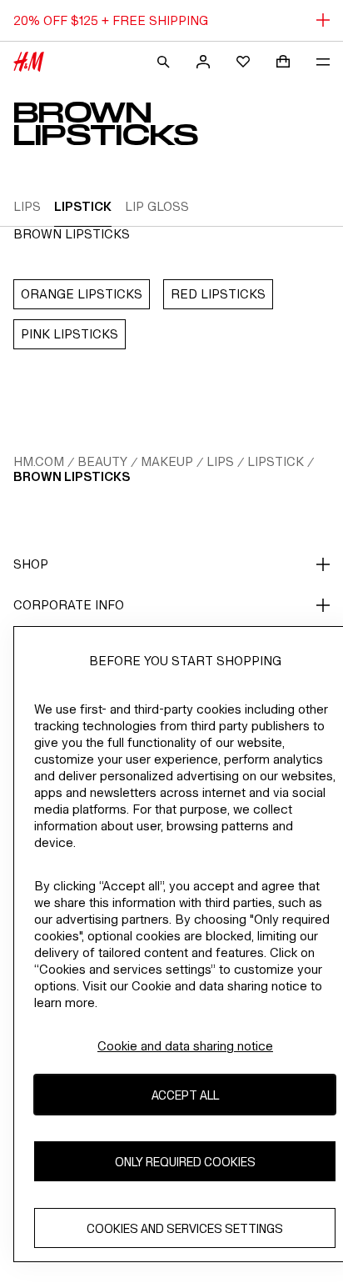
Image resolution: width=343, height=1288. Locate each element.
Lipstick (275, 461)
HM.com (38, 461)
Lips (220, 461)
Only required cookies (185, 1162)
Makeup (167, 461)
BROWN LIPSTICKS (71, 476)
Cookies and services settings (185, 1228)
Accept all (185, 1095)
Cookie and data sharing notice (185, 1046)
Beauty (102, 461)
